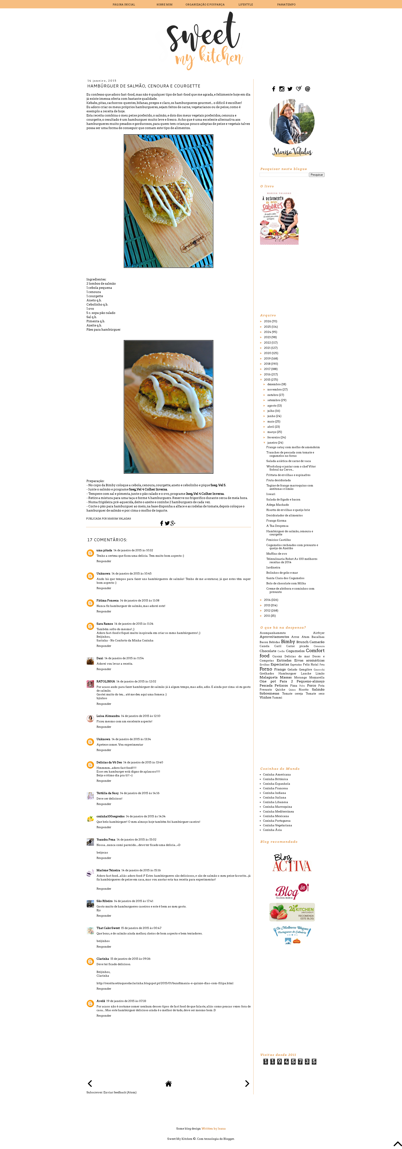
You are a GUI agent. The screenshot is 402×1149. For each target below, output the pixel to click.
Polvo (302, 686)
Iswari (270, 494)
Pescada (266, 685)
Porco (311, 685)
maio (271, 421)
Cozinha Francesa (275, 788)
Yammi (277, 697)
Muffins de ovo (276, 553)
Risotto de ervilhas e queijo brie (288, 510)
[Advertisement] (291, 279)
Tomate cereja (292, 693)
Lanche (306, 673)
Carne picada (297, 646)
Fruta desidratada (278, 480)
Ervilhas (264, 664)
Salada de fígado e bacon (283, 499)
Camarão (317, 642)
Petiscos (281, 685)
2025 (268, 326)
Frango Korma (276, 520)
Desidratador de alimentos (284, 515)
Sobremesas (269, 693)
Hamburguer (287, 673)
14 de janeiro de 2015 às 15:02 (136, 839)
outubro (273, 395)
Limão (320, 673)
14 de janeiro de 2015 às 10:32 (133, 550)
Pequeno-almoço (311, 681)
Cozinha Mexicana (276, 816)
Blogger (228, 1138)
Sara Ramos (105, 623)
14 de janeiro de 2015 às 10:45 (132, 573)
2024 (268, 332)
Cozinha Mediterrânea (278, 811)
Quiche (280, 689)
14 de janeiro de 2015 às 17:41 (133, 901)
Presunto (266, 689)
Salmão (318, 689)
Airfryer (319, 633)
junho (271, 416)
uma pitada (104, 550)
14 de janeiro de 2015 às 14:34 (146, 816)
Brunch (302, 642)
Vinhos (265, 697)
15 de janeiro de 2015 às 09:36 (130, 958)
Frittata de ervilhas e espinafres (288, 475)
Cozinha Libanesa (275, 802)
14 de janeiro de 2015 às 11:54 (124, 658)
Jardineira (273, 567)
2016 (267, 374)
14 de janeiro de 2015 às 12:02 (136, 681)
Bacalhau (318, 636)
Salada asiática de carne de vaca (288, 461)
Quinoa (292, 689)
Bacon (264, 642)
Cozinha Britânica (275, 779)
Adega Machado (277, 504)
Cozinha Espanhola (276, 783)
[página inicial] (168, 1086)
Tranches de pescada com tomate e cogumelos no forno (290, 454)
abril (271, 426)
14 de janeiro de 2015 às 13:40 (143, 762)
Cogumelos (295, 651)
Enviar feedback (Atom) (120, 1092)
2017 (267, 369)
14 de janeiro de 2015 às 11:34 (133, 623)
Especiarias (280, 664)
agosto (272, 405)
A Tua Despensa (277, 525)
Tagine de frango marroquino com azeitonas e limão (289, 487)
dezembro (274, 384)
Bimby (288, 641)
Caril (277, 646)
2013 (267, 605)
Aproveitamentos (274, 637)
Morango (300, 677)
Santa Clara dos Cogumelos (285, 578)
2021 (267, 347)
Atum (305, 636)
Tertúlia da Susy (108, 793)
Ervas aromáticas (309, 660)
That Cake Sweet (108, 928)
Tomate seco (315, 693)
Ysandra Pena (106, 839)
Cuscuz (277, 656)
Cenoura (319, 646)
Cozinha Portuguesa (277, 820)
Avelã (101, 1001)
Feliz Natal (310, 664)
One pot (268, 681)
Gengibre (305, 669)
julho (271, 410)
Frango (280, 669)
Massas (286, 677)
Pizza (293, 685)
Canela (264, 646)
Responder (104, 561)
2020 (268, 353)
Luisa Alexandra (108, 716)
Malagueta (269, 677)
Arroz (295, 636)
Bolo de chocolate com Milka (286, 583)
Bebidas (274, 642)
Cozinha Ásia (272, 830)
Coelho (281, 651)
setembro (274, 400)
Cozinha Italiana (274, 797)
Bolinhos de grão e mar (282, 572)
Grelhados (267, 673)
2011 (267, 615)
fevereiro (274, 437)
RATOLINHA (106, 681)
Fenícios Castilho (278, 539)
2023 (267, 337)
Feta (322, 664)
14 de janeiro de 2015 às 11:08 (139, 600)
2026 (268, 321)
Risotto (304, 689)
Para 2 (286, 681)
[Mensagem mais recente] (89, 1084)
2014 (267, 599)
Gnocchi (319, 669)
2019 (267, 358)
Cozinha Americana (277, 774)
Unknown (103, 573)
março (272, 432)
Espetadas (296, 664)
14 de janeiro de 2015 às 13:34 (131, 739)
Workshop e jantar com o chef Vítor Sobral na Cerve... (291, 468)
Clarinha (103, 958)
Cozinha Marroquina (277, 806)
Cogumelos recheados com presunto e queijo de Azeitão (292, 547)
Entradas (284, 660)
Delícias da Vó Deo (109, 762)
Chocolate (268, 651)
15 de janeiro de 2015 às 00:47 (141, 928)
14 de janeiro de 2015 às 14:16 (140, 793)
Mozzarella (317, 677)
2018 (267, 363)
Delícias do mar (297, 656)
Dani (100, 658)
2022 (268, 342)
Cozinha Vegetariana (277, 825)
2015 (267, 379)
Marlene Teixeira (108, 870)
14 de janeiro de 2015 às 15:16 (141, 870)
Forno (266, 669)
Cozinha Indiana (274, 793)
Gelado (292, 669)
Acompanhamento (273, 633)
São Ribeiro (105, 901)
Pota (321, 685)
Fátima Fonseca (108, 600)
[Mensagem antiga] (247, 1084)
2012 (267, 610)
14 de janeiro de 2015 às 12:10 (140, 716)
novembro (274, 389)
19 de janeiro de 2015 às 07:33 (126, 1001)
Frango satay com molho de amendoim (293, 447)
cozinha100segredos (111, 816)
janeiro (272, 442)
